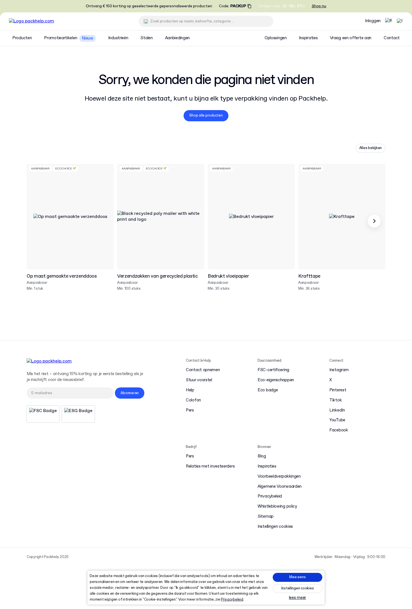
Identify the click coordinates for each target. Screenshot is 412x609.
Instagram (338, 370)
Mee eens (297, 577)
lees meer (297, 598)
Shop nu (319, 6)
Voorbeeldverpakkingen (279, 476)
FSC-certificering (273, 370)
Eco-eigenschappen (276, 380)
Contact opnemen (203, 370)
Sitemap (266, 516)
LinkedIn (337, 410)
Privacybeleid (270, 496)
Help (190, 390)
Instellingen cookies (297, 588)
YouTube (337, 420)
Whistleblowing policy (277, 506)
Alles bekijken (370, 148)
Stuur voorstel (199, 380)
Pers (190, 410)
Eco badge (268, 390)
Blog (262, 456)
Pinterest (337, 390)
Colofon (193, 400)
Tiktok (335, 400)
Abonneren (130, 393)
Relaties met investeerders (210, 466)
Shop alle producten (206, 115)
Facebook (338, 430)
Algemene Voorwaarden (280, 486)
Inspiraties (267, 466)
